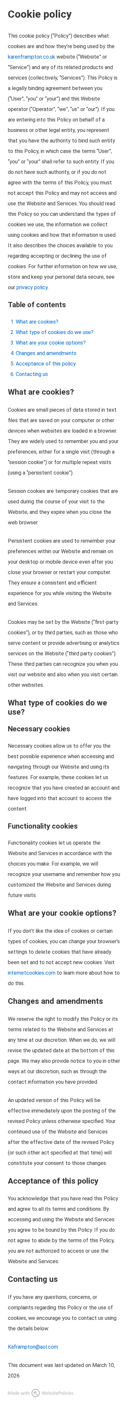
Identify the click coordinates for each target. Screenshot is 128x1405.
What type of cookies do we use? (55, 332)
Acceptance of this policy (46, 364)
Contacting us (32, 374)
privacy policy (32, 287)
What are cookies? (37, 322)
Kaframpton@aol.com (33, 1347)
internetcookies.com (31, 973)
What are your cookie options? (51, 343)
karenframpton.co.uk (31, 57)
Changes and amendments (46, 353)
